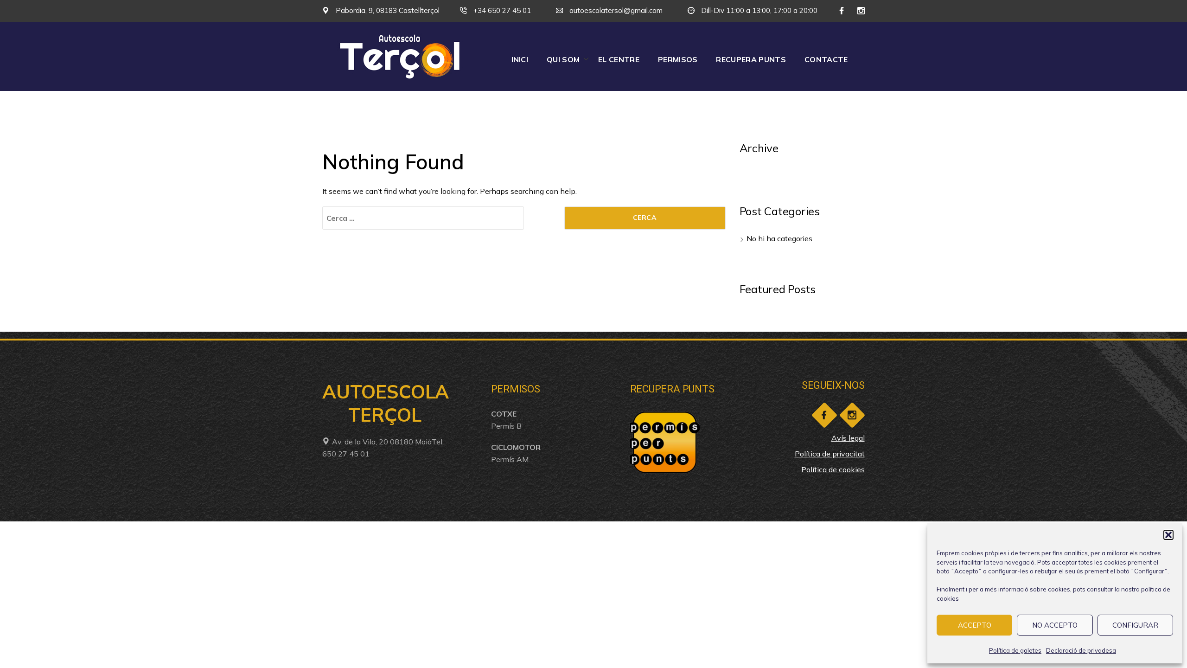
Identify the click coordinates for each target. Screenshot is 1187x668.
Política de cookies (833, 469)
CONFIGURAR (1135, 625)
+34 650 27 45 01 (501, 10)
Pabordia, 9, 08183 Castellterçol (387, 10)
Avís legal (848, 438)
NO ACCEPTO (1055, 625)
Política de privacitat (830, 453)
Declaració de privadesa (1081, 650)
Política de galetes (1015, 650)
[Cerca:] (423, 218)
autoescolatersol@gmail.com (615, 10)
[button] (1168, 535)
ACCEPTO (974, 625)
